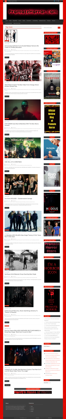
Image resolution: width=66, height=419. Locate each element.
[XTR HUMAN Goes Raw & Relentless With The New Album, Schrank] (23, 109)
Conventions (29, 20)
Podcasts (49, 20)
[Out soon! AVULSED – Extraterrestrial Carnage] (21, 184)
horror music (9, 165)
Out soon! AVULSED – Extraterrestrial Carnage (18, 198)
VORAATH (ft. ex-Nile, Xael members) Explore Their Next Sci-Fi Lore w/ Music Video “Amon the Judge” (23, 370)
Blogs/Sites (15, 20)
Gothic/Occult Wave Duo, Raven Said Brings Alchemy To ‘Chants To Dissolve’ (21, 311)
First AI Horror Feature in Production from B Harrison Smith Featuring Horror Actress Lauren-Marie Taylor (52, 355)
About (6, 20)
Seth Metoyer (47, 368)
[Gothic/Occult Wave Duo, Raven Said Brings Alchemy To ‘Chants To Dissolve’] (19, 296)
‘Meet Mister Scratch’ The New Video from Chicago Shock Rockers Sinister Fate (22, 85)
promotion (25, 165)
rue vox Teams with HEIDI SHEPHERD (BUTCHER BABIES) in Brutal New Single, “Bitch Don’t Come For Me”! (23, 331)
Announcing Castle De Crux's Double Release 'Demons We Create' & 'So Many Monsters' (17, 50)
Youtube (31, 411)
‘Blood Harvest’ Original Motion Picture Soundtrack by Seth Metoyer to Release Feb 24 (52, 370)
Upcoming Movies (8, 23)
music (32, 50)
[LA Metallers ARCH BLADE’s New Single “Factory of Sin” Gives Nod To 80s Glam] (23, 221)
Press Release (7, 40)
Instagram (32, 409)
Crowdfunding (35, 20)
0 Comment (14, 49)
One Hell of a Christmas (16, 165)
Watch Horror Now (17, 23)
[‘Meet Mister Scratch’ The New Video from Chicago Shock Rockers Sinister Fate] (23, 70)
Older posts (8, 385)
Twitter (31, 406)
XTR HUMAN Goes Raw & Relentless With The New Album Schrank (31, 128)
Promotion (6, 156)
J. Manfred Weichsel (48, 358)
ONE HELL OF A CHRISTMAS (13, 162)
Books (20, 20)
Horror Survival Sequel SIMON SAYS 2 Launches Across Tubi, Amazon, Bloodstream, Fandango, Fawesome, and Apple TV (51, 337)
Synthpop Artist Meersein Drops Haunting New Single (20, 274)
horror (30, 50)
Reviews (53, 20)
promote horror (37, 89)
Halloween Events (42, 20)
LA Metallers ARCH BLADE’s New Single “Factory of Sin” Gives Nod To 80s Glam (23, 235)
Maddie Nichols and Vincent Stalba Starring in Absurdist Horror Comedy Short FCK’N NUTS (52, 365)
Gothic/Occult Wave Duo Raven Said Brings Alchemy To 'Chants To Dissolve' (16, 315)
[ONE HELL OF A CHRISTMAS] (23, 147)
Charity (24, 20)
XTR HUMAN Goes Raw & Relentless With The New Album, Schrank (22, 124)
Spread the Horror (8, 51)
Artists (10, 20)
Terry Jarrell (47, 353)
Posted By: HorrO (7, 49)
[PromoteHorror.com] (33, 11)
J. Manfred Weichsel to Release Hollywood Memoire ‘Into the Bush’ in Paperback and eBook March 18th (52, 360)
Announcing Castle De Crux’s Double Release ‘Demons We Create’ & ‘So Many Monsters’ (22, 46)
